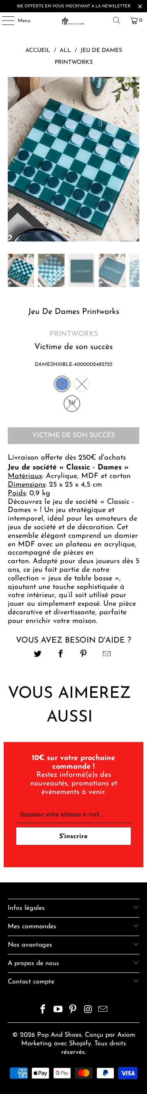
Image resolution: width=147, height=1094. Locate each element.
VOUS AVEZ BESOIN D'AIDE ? (73, 640)
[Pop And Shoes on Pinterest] (73, 1010)
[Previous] (13, 159)
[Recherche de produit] (117, 20)
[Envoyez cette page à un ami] (107, 655)
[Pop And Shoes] (73, 20)
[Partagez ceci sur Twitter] (38, 655)
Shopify (80, 1043)
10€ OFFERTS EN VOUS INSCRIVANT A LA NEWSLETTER (74, 6)
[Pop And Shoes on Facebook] (43, 1010)
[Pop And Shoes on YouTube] (58, 1010)
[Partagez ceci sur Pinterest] (84, 655)
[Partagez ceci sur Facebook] (60, 655)
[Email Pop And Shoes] (103, 1010)
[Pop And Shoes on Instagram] (88, 1010)
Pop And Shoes (59, 1035)
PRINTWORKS (73, 334)
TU (72, 403)
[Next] (133, 159)
